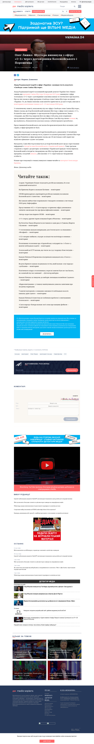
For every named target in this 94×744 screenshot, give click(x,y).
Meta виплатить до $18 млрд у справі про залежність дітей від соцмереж (36, 550)
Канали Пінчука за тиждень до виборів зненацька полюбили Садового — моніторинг (46, 278)
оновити (75, 396)
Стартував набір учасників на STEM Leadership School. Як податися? (35, 509)
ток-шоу (17, 354)
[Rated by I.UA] (43, 724)
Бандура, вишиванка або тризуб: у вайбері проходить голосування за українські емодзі (41, 513)
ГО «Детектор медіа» (86, 1)
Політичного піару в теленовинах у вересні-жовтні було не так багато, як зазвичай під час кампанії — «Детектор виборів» (46, 271)
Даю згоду (47, 741)
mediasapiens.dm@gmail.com (71, 698)
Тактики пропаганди (44, 15)
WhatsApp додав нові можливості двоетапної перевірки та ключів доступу (37, 506)
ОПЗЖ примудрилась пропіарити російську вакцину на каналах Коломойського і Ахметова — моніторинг (43, 195)
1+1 (65, 354)
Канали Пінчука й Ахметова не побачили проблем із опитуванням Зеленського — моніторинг (45, 299)
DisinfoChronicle (52, 1)
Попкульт (56, 15)
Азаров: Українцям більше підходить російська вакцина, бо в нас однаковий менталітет (44, 184)
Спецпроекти (38, 11)
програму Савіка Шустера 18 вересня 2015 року (41, 94)
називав (72, 118)
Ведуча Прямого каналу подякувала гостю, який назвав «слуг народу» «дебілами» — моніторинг (46, 265)
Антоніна (73, 1)
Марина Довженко (29, 79)
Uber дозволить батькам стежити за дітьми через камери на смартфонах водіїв (38, 502)
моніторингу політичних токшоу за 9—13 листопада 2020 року (38, 104)
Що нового (18, 11)
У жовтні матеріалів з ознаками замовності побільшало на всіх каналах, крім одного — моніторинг (43, 292)
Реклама (47, 693)
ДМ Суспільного (29, 1)
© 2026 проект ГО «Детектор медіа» (69, 697)
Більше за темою (22, 636)
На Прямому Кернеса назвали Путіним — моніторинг (39, 189)
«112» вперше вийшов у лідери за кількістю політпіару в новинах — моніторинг (45, 237)
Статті (27, 11)
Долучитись (47, 334)
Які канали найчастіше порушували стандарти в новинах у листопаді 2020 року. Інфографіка (46, 202)
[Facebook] (15, 75)
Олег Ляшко (34, 354)
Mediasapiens (48, 705)
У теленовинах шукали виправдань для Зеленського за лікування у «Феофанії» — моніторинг (45, 231)
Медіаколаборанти (67, 15)
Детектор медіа (7, 1)
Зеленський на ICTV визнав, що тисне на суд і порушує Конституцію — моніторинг (46, 251)
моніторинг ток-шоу (46, 354)
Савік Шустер (58, 354)
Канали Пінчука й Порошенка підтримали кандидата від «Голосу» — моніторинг (45, 258)
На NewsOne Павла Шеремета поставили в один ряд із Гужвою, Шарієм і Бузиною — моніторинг (47, 224)
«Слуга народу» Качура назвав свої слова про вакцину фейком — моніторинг (44, 305)
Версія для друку (74, 67)
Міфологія (32, 15)
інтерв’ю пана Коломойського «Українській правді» (44, 146)
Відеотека (47, 710)
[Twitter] (18, 75)
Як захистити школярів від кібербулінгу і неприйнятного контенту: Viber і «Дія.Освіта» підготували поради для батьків (44, 568)
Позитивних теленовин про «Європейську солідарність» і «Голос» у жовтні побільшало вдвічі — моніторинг (45, 244)
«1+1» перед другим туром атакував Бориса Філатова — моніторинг (45, 218)
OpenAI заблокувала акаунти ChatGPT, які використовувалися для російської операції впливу (43, 499)
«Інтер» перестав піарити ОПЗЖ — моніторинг (37, 214)
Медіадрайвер (64, 1)
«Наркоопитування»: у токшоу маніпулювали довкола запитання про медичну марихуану (46, 285)
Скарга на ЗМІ (75, 11)
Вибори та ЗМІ (48, 712)
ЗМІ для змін (40, 1)
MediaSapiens (18, 1)
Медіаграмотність (20, 15)
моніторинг (21, 50)
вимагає (33, 153)
